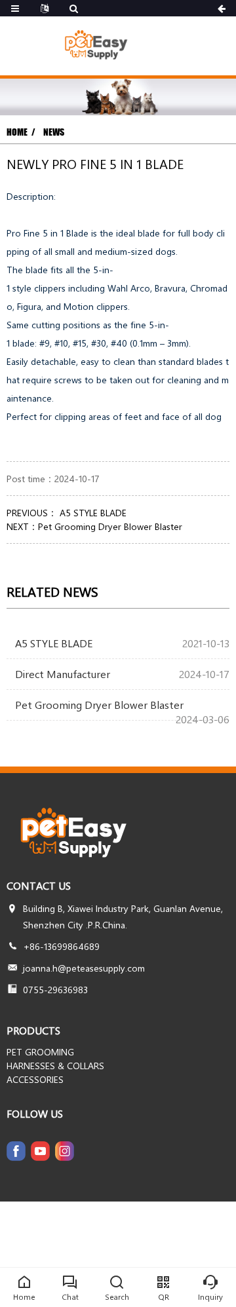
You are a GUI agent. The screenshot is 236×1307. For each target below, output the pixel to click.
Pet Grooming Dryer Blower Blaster (110, 526)
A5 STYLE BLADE (92, 512)
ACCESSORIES (35, 1079)
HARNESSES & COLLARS (55, 1065)
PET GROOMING (40, 1052)
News (53, 132)
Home (17, 132)
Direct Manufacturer (62, 674)
